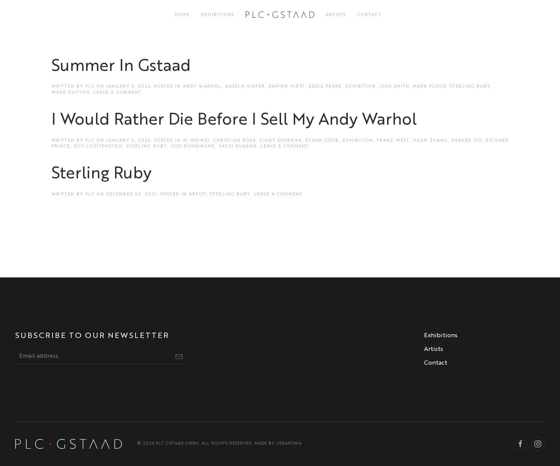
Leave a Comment (117, 93)
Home (182, 15)
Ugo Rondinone (193, 146)
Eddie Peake (325, 87)
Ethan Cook (322, 141)
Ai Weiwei (196, 141)
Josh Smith (394, 87)
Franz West (393, 141)
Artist (197, 194)
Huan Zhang (430, 141)
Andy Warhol (202, 87)
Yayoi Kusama (238, 146)
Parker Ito (467, 141)
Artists (336, 15)
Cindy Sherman (281, 141)
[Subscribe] (179, 356)
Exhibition (361, 87)
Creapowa (289, 444)
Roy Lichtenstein (98, 146)
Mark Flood (429, 87)
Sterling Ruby (470, 87)
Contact (369, 15)
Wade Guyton (70, 93)
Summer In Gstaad (121, 67)
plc (90, 87)
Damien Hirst (287, 87)
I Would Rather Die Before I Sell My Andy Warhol (234, 120)
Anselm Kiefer (245, 87)
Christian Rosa (234, 141)
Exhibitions (217, 15)
